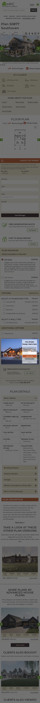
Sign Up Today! (29, 356)
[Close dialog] (38, 340)
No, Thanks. (29, 362)
